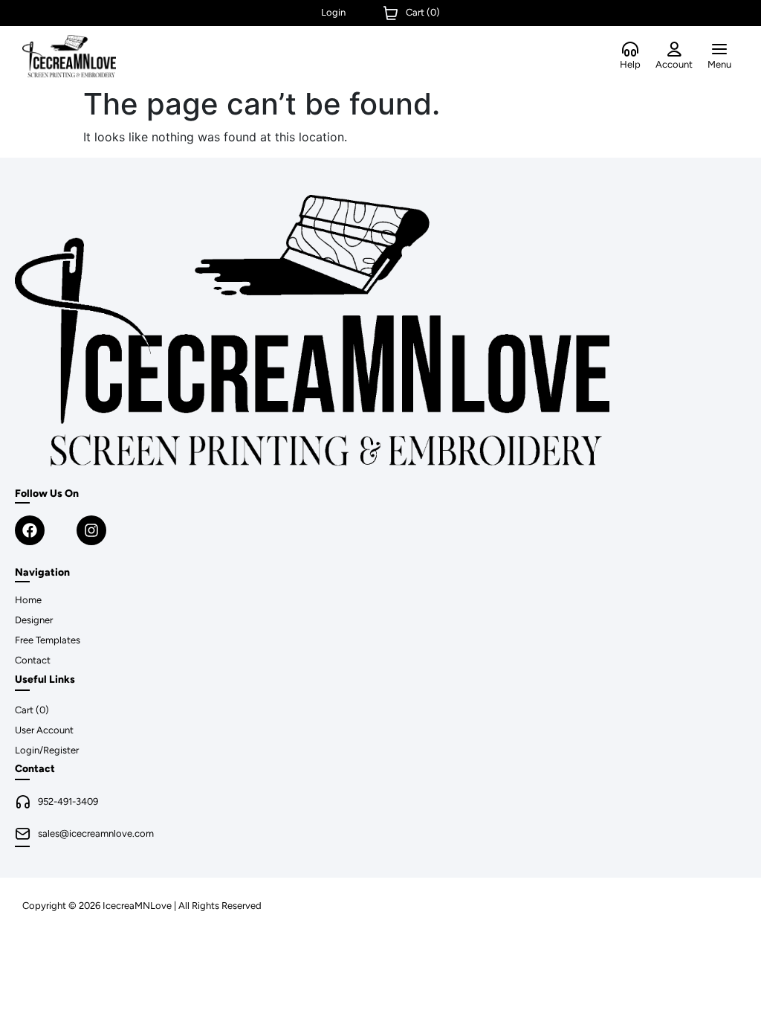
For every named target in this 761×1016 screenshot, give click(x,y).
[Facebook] (30, 530)
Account (674, 64)
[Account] (674, 50)
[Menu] (719, 50)
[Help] (630, 50)
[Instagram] (91, 530)
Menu (719, 64)
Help (630, 64)
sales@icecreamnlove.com (96, 833)
